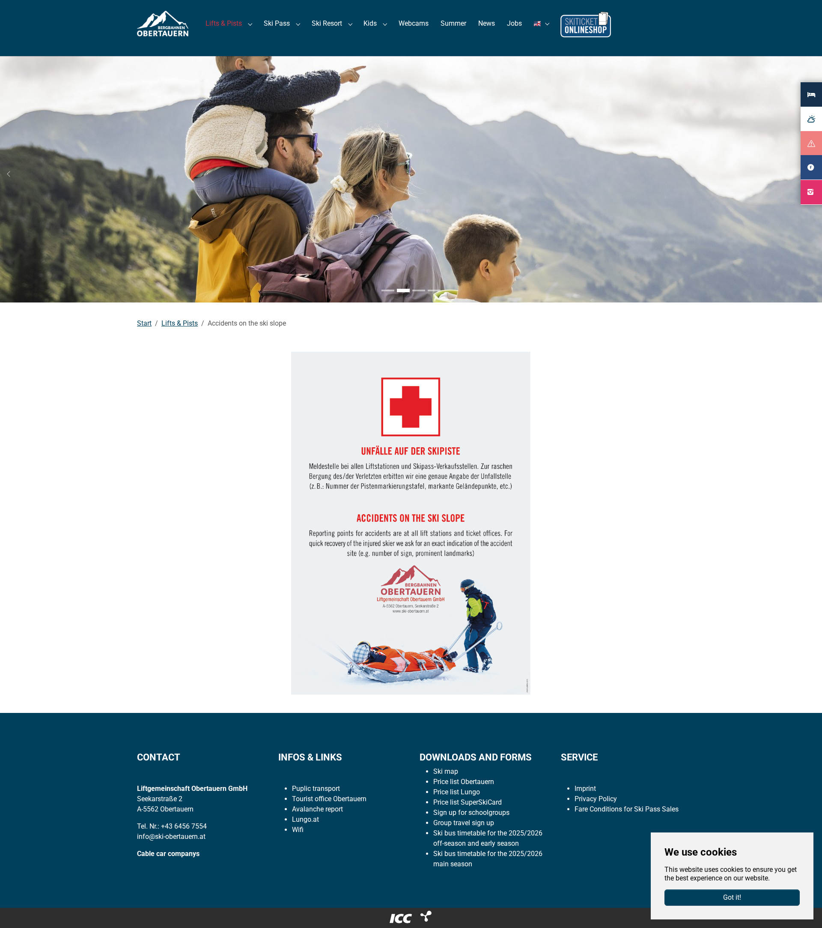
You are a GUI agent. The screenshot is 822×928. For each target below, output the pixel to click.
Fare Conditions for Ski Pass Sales (627, 809)
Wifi (298, 830)
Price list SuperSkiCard (467, 802)
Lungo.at (305, 819)
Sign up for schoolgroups (471, 812)
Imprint (585, 788)
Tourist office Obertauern (329, 799)
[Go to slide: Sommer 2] (403, 290)
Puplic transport (316, 788)
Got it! (732, 897)
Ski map (445, 771)
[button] (543, 23)
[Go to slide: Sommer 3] (418, 290)
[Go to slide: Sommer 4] (434, 290)
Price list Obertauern (463, 782)
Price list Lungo (456, 792)
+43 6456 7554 (184, 826)
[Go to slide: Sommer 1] (387, 290)
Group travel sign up (463, 823)
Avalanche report (317, 809)
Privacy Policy (596, 799)
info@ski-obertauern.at (171, 836)
